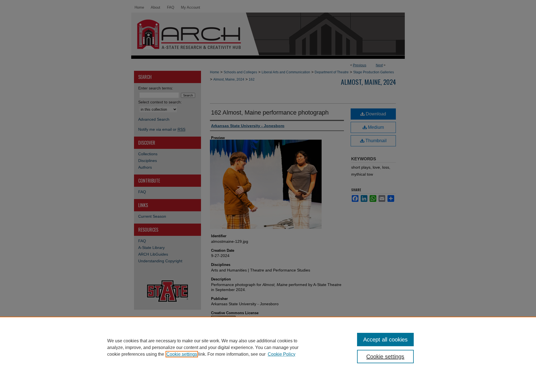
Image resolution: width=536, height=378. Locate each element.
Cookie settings (181, 354)
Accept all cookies (385, 339)
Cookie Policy (281, 354)
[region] (268, 347)
